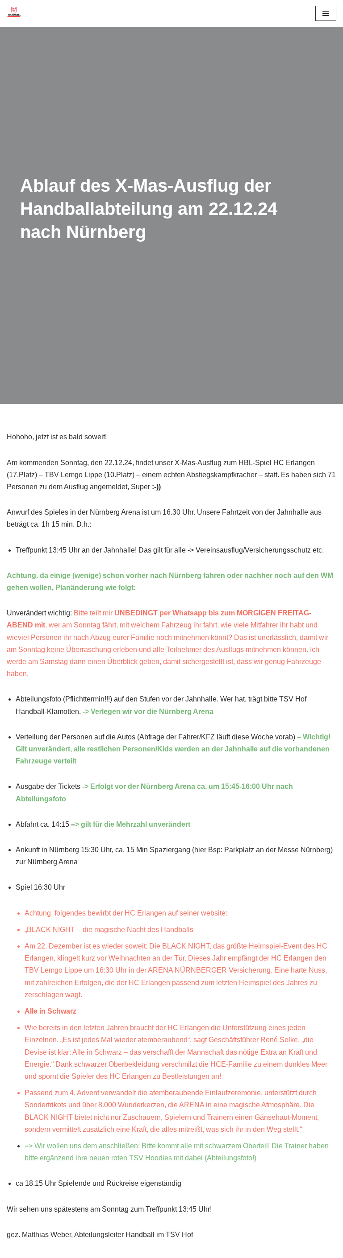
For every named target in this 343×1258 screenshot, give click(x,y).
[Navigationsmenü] (325, 13)
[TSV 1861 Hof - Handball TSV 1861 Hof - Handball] (14, 13)
